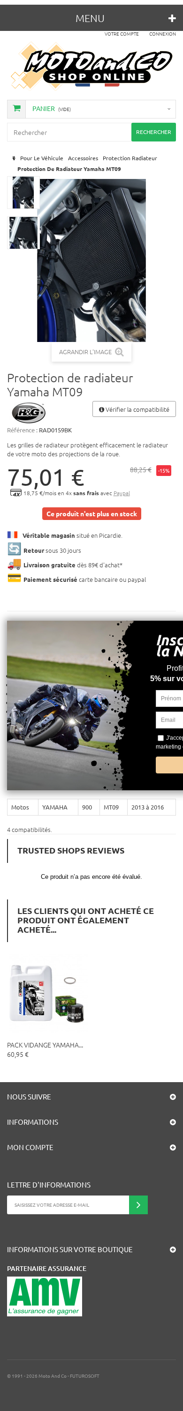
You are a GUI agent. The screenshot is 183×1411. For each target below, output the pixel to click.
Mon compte (30, 1147)
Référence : (22, 430)
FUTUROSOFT (84, 1375)
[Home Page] (13, 158)
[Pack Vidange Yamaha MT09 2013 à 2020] (49, 993)
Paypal (122, 493)
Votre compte (122, 33)
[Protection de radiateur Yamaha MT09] (23, 192)
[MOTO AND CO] (92, 66)
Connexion (162, 33)
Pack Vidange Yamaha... (45, 1044)
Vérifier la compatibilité (136, 409)
